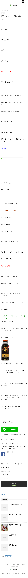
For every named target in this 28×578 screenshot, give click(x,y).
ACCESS (12, 566)
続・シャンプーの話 (15, 515)
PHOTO (13, 564)
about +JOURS (7, 564)
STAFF (18, 564)
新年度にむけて (13, 545)
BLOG (3, 494)
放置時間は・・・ (14, 535)
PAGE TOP (26, 559)
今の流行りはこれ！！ (15, 504)
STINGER (14, 575)
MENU (22, 564)
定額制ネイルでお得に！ (16, 525)
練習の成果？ (8, 555)
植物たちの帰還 (9, 556)
